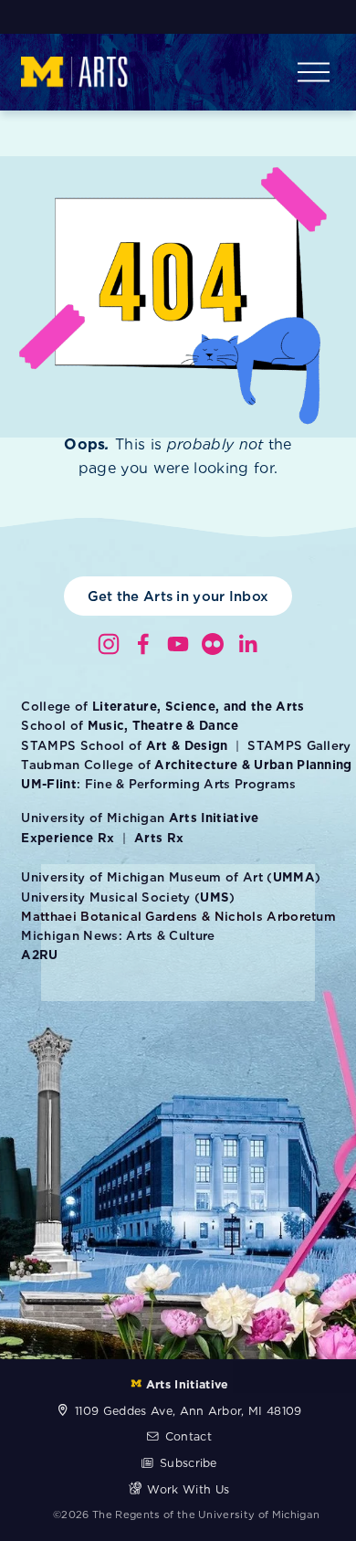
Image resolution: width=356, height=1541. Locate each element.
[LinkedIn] (247, 644)
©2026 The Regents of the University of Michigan (186, 1514)
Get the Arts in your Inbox (178, 596)
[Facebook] (143, 644)
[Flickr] (213, 644)
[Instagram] (109, 644)
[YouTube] (178, 644)
